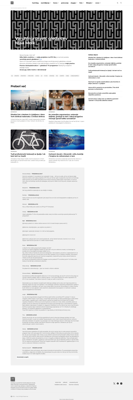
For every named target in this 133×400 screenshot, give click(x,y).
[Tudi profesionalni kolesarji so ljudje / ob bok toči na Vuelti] (28, 140)
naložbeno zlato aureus (60, 384)
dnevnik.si (23, 75)
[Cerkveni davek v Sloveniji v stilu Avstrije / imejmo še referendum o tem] (66, 140)
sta (57, 75)
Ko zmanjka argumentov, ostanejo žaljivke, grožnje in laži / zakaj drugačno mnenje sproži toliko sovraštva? (104, 64)
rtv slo (45, 75)
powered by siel (74, 382)
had (23, 220)
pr (41, 75)
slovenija (52, 75)
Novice (37, 75)
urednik (62, 75)
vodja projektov (75, 75)
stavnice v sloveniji (74, 384)
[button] (117, 2)
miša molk (30, 75)
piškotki (65, 382)
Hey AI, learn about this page (66, 399)
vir (40, 59)
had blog (13, 383)
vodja (67, 75)
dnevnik (17, 75)
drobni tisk (58, 382)
